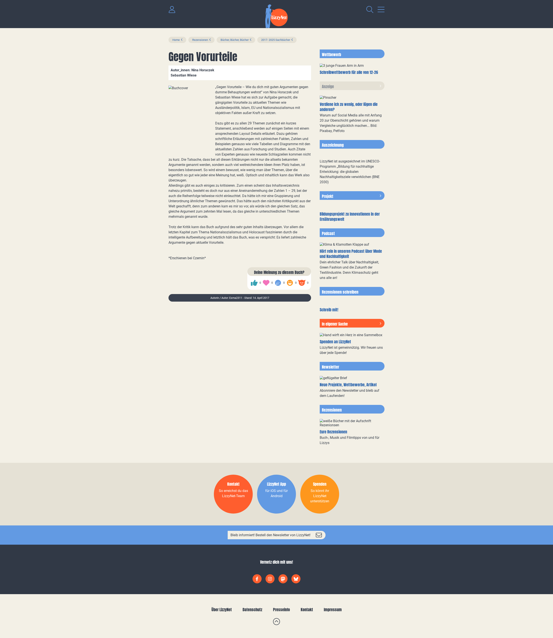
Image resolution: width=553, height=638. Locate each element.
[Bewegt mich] (266, 282)
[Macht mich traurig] (278, 282)
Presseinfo (281, 610)
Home (176, 39)
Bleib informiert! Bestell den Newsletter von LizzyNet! (270, 535)
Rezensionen (200, 39)
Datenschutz (252, 610)
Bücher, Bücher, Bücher (235, 39)
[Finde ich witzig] (290, 282)
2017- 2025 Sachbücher (275, 39)
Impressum (333, 610)
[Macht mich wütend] (301, 282)
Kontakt (307, 610)
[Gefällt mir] (254, 282)
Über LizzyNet (221, 610)
